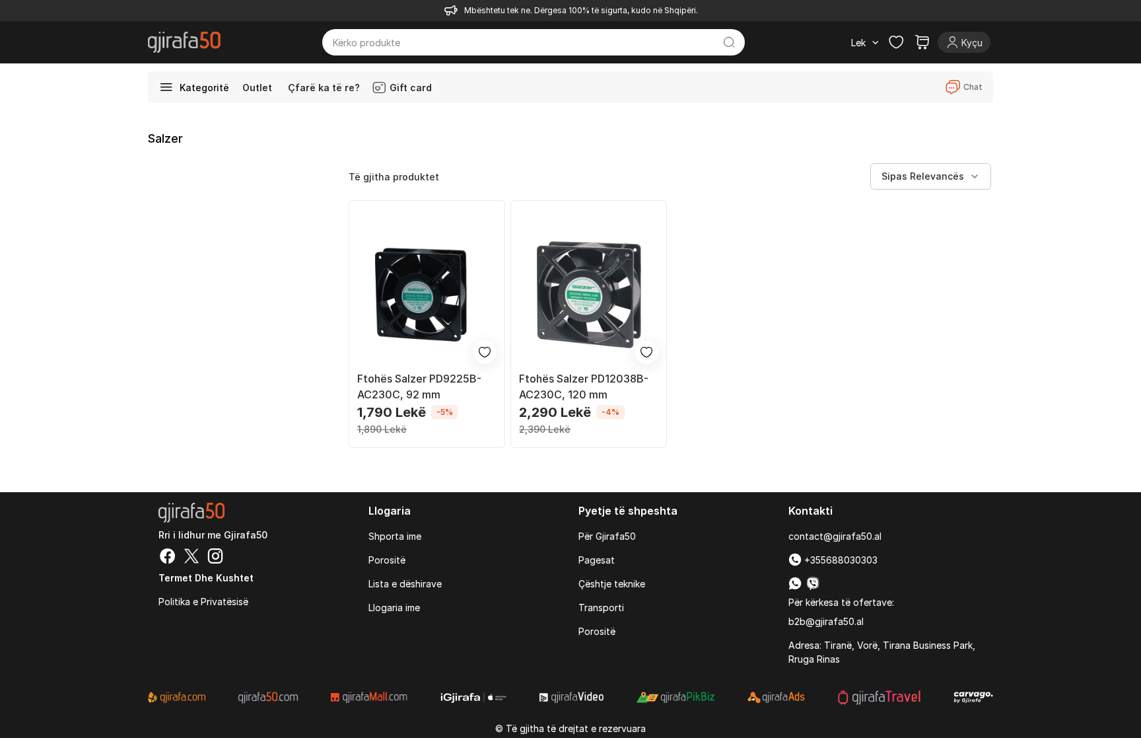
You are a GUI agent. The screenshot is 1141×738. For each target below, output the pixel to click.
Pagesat (596, 560)
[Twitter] (191, 557)
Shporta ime (394, 536)
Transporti (601, 607)
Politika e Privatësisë (203, 601)
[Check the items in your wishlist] (896, 42)
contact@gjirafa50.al (835, 536)
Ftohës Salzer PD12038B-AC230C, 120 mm (583, 386)
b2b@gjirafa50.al (826, 621)
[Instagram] (215, 557)
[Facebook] (167, 557)
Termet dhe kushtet (206, 577)
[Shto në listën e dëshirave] (485, 352)
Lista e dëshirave (405, 583)
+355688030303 (840, 560)
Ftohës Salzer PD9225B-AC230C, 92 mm (419, 386)
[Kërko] (729, 42)
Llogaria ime (394, 607)
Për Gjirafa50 (607, 536)
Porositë (386, 560)
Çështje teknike (611, 583)
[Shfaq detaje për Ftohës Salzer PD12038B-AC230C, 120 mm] (588, 294)
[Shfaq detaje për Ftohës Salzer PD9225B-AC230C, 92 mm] (427, 294)
